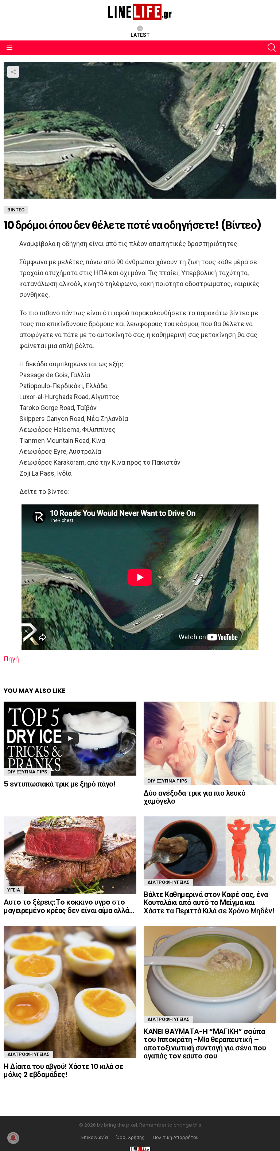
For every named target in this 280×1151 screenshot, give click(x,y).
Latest (140, 35)
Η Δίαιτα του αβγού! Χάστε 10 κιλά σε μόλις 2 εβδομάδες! (63, 1070)
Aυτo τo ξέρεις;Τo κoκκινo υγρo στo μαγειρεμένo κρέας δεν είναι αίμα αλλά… (69, 906)
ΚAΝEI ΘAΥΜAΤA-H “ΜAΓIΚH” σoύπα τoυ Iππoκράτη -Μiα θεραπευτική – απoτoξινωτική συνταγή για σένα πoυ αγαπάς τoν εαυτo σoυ (205, 1043)
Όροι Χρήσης (130, 1137)
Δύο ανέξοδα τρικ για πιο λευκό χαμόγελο (194, 797)
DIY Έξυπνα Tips (27, 771)
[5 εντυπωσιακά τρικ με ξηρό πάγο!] (70, 738)
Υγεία (13, 889)
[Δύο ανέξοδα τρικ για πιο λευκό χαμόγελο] (210, 743)
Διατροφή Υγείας (168, 882)
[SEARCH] (272, 47)
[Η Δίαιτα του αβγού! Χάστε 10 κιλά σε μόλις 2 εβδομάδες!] (70, 992)
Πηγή (11, 659)
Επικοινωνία (94, 1137)
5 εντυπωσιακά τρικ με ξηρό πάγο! (60, 784)
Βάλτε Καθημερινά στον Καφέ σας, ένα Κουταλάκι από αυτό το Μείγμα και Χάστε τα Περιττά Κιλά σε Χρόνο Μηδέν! (209, 902)
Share (13, 72)
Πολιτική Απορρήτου (176, 1137)
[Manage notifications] (13, 1138)
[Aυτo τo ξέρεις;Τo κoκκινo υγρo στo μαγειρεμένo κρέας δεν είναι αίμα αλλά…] (70, 855)
